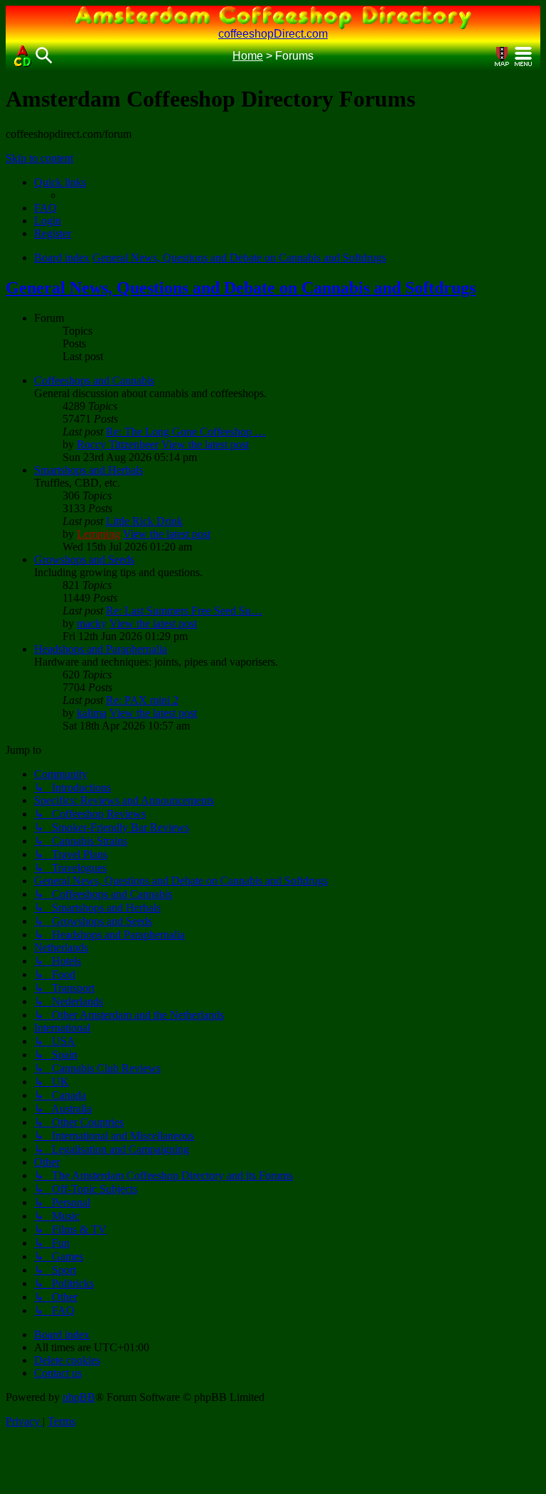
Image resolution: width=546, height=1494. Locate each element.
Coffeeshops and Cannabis (94, 380)
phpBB (79, 1397)
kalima (92, 713)
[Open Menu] (523, 56)
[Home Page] (22, 56)
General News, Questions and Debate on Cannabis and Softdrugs (241, 287)
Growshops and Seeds (84, 559)
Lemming (98, 534)
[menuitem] (45, 208)
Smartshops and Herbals (88, 470)
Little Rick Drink (144, 521)
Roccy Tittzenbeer (118, 444)
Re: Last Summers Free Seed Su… (184, 611)
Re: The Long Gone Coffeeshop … (186, 432)
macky (92, 623)
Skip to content (39, 158)
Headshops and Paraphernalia (100, 649)
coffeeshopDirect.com (273, 34)
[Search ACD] (44, 56)
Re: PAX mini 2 (142, 700)
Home (247, 56)
